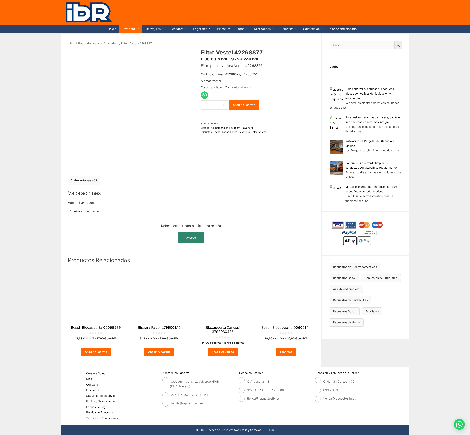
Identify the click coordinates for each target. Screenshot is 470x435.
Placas (221, 29)
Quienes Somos (96, 373)
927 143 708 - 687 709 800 (266, 390)
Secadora (177, 29)
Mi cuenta (92, 390)
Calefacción (311, 29)
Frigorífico (200, 29)
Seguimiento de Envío (100, 395)
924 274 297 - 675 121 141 (189, 395)
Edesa (216, 132)
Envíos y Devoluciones (101, 401)
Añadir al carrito (244, 105)
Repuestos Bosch (344, 311)
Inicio (112, 29)
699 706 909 (332, 390)
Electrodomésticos (90, 43)
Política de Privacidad (100, 412)
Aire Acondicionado (343, 29)
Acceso (191, 237)
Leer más (286, 352)
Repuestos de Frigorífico (381, 278)
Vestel (262, 132)
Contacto (92, 384)
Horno (240, 29)
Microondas (262, 29)
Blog (89, 379)
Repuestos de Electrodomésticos (355, 267)
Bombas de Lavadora (227, 127)
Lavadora (128, 29)
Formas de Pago (96, 407)
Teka (254, 132)
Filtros (233, 132)
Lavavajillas (153, 29)
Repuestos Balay (344, 278)
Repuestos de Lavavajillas (350, 300)
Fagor (225, 132)
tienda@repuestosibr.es (187, 403)
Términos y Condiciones (102, 418)
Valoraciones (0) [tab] (84, 180)
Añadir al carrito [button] (96, 352)
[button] (459, 424)
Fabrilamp (372, 311)
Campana (287, 29)
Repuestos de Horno (346, 322)
